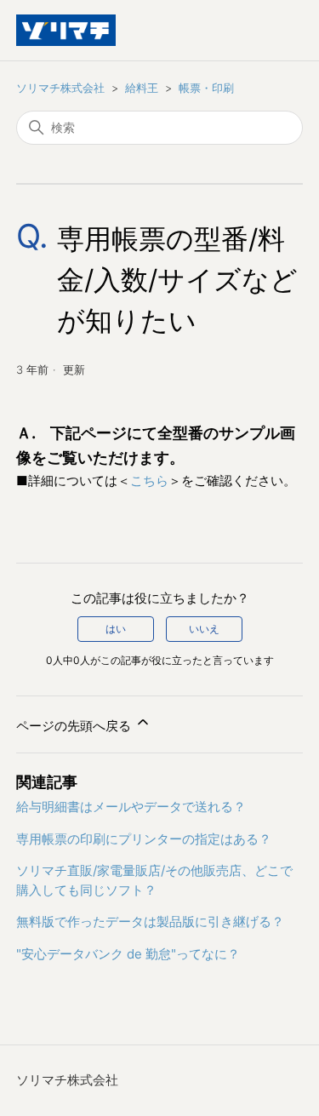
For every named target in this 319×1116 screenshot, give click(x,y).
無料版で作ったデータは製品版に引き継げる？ (150, 921)
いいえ (204, 628)
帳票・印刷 (206, 87)
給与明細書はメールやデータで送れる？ (131, 806)
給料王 (141, 87)
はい (115, 628)
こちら (149, 480)
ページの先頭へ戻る (75, 726)
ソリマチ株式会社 (60, 87)
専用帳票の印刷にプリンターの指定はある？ (143, 839)
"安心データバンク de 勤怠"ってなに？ (128, 954)
